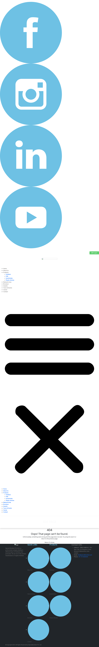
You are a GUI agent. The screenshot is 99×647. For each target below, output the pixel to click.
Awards (5, 286)
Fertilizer (8, 274)
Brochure (6, 284)
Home (5, 268)
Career (5, 289)
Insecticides (9, 278)
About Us (6, 270)
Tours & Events (7, 288)
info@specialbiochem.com (85, 555)
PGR (7, 276)
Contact (5, 291)
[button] (49, 391)
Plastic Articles (10, 280)
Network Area (7, 282)
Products (6, 272)
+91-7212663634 (83, 557)
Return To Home (49, 542)
